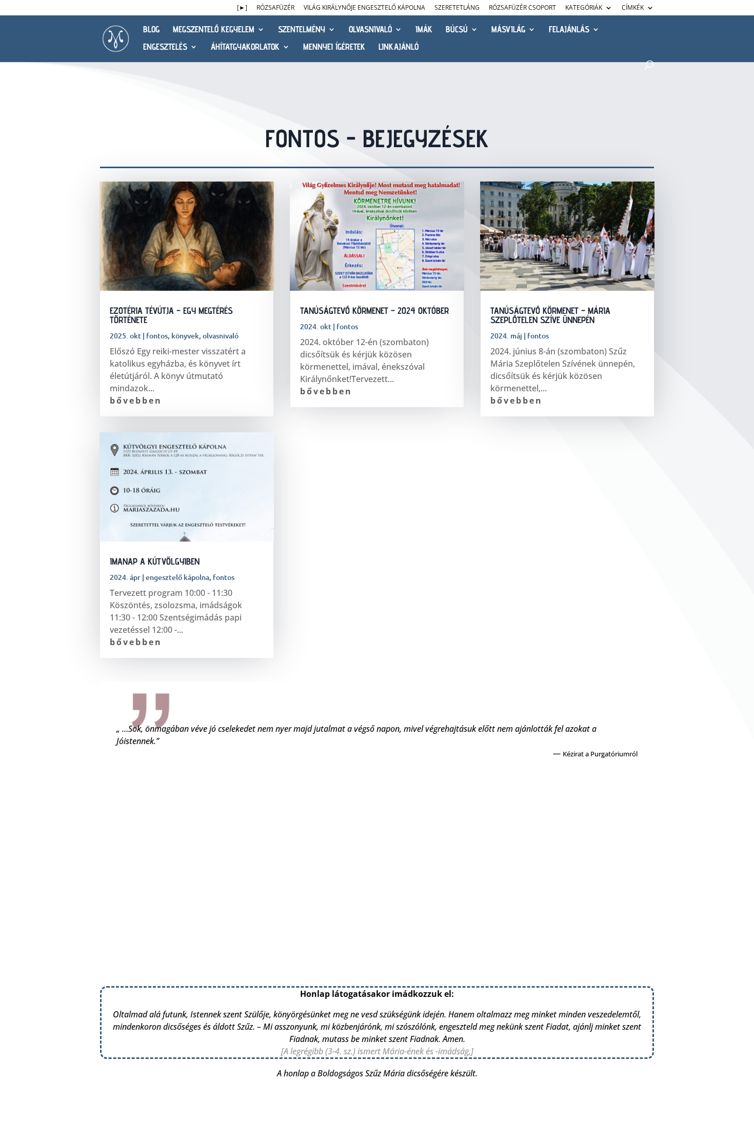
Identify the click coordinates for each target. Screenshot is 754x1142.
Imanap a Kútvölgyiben (155, 561)
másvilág (508, 30)
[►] (242, 8)
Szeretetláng (457, 8)
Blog (151, 30)
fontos (157, 335)
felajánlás (569, 30)
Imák (423, 30)
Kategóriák (583, 8)
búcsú (457, 30)
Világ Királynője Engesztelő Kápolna (364, 8)
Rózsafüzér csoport (522, 8)
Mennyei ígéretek (334, 47)
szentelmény (301, 30)
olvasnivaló (370, 30)
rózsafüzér (275, 8)
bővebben (136, 400)
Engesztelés (165, 47)
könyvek (185, 335)
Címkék (633, 8)
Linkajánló (399, 47)
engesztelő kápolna (177, 577)
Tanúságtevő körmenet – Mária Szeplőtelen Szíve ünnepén (550, 315)
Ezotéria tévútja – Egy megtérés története (171, 315)
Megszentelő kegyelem (213, 30)
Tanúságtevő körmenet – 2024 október (374, 310)
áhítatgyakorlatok (245, 47)
